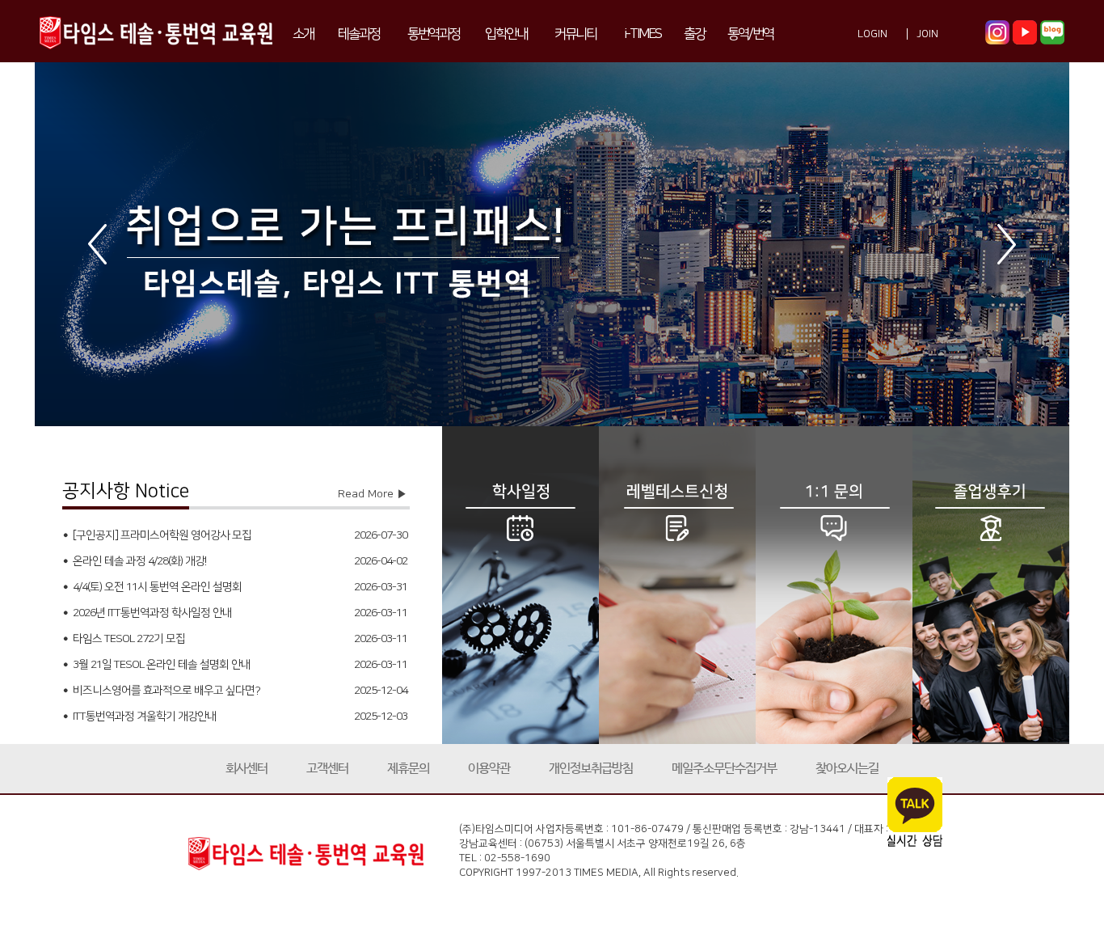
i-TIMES (642, 34)
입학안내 (506, 34)
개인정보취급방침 (591, 768)
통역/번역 (750, 34)
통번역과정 (433, 34)
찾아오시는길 (847, 768)
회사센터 (246, 768)
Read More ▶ (372, 494)
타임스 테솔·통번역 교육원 (156, 31)
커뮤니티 (575, 34)
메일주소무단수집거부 (724, 768)
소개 (303, 34)
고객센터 (327, 768)
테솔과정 (359, 34)
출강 (694, 34)
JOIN (927, 34)
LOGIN (872, 34)
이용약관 (489, 768)
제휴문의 (408, 768)
